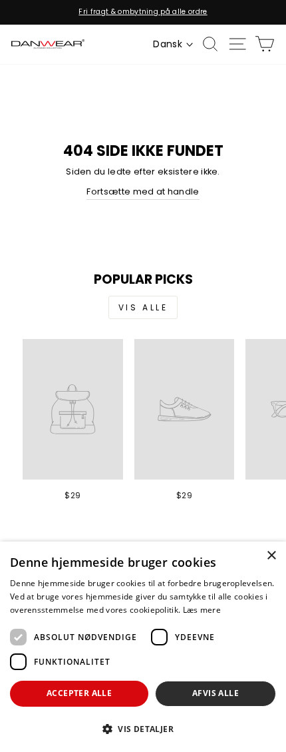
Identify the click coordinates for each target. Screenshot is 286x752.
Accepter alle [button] (79, 693)
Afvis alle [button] (215, 693)
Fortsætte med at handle (142, 191)
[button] (143, 729)
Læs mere (202, 609)
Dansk (167, 44)
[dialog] (143, 647)
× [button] (271, 556)
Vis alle (143, 307)
